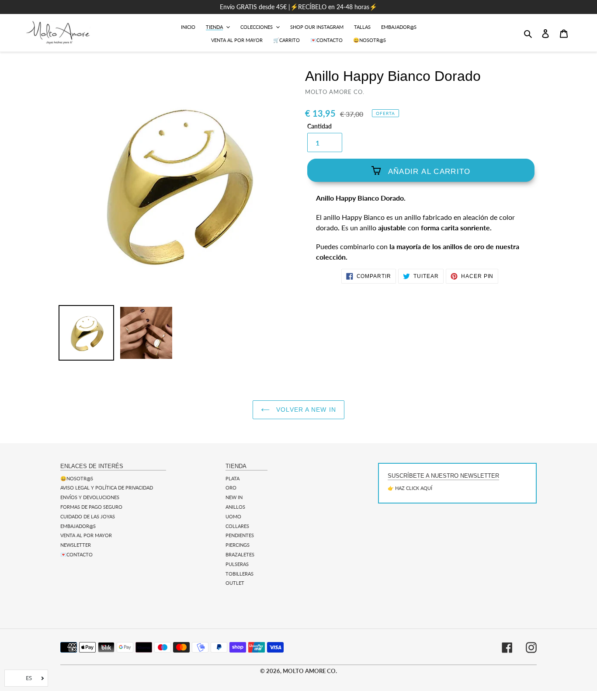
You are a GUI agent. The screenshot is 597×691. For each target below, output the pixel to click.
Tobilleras (239, 573)
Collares (237, 526)
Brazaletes (240, 554)
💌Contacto (76, 554)
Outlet (235, 583)
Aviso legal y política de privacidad (106, 487)
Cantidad (319, 126)
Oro (231, 487)
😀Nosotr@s (76, 478)
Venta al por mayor (86, 535)
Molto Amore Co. (310, 670)
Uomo (233, 516)
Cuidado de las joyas (87, 516)
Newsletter (75, 545)
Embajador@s (78, 526)
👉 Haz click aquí (410, 488)
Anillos (235, 507)
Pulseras (237, 564)
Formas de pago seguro (91, 507)
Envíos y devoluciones (89, 497)
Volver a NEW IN (305, 409)
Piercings (238, 545)
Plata (232, 478)
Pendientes (240, 535)
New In (234, 497)
